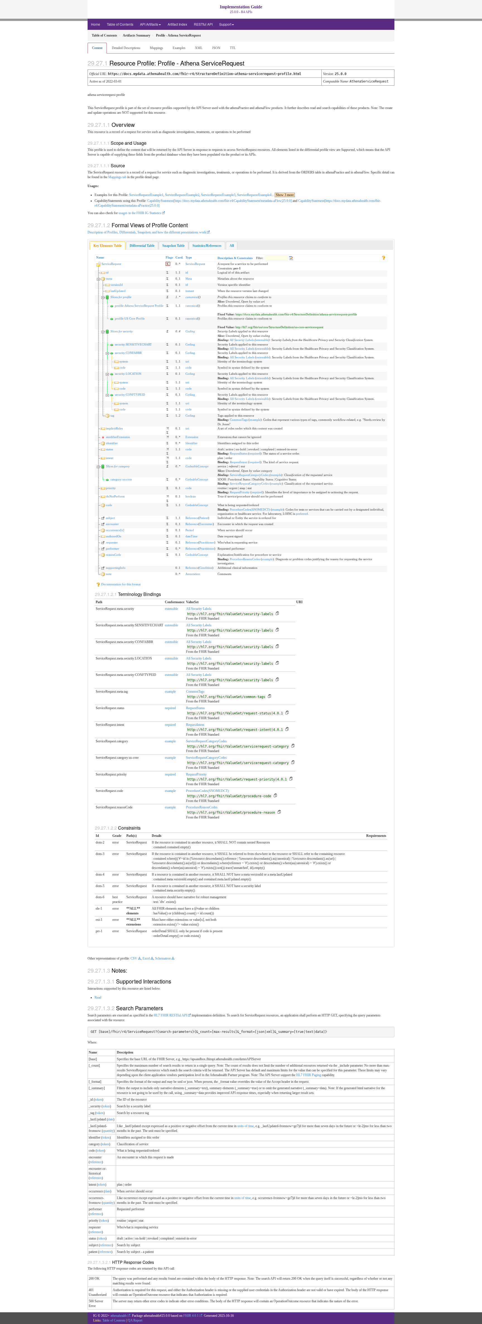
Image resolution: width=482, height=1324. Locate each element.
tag (112, 415)
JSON (216, 48)
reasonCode (113, 554)
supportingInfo (116, 567)
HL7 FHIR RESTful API (170, 1015)
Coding (190, 331)
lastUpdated (118, 291)
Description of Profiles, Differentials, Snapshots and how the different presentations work (147, 232)
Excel (146, 958)
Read (98, 997)
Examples (179, 48)
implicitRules (114, 428)
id (107, 272)
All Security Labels (242, 340)
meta (109, 278)
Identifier (191, 443)
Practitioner (206, 542)
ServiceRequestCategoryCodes (249, 475)
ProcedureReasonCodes (245, 559)
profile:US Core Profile (130, 318)
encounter (112, 524)
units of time (245, 1126)
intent (109, 458)
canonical (191, 297)
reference (96, 1162)
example (255, 419)
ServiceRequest (111, 263)
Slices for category (118, 466)
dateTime (191, 536)
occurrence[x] (115, 530)
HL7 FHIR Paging (308, 1075)
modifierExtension (118, 437)
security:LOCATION (128, 373)
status (109, 449)
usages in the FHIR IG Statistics (140, 213)
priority (111, 488)
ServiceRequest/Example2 (182, 195)
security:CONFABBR (128, 352)
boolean (190, 496)
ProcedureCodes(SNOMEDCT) (250, 509)
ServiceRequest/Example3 (218, 195)
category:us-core (121, 479)
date (110, 1119)
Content (97, 48)
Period (189, 530)
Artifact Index (177, 24)
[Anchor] (249, 63)
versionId (116, 284)
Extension (191, 437)
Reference (191, 518)
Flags (169, 257)
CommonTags (239, 419)
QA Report (135, 1320)
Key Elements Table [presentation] (107, 246)
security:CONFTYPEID (130, 394)
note (109, 574)
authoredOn (113, 536)
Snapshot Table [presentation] (173, 246)
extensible (262, 340)
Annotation (192, 574)
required (254, 453)
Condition (205, 567)
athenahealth (118, 1316)
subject (110, 518)
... (282, 195)
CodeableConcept (196, 466)
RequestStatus (238, 453)
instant (189, 291)
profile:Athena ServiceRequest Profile (139, 305)
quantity (108, 1131)
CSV (134, 958)
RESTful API (203, 24)
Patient (203, 518)
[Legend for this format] (383, 257)
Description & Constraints (235, 258)
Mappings (156, 48)
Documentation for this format (120, 584)
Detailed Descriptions (126, 48)
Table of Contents (120, 24)
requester (112, 542)
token (98, 1099)
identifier (112, 443)
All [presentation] (232, 246)
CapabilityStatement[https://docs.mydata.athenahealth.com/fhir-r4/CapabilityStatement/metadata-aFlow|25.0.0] (219, 201)
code (122, 367)
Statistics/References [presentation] (206, 246)
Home (95, 24)
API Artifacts (149, 24)
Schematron (163, 958)
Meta (188, 278)
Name (100, 257)
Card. (179, 257)
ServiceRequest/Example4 (254, 195)
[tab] (107, 245)
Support (225, 24)
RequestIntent (238, 462)
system (123, 361)
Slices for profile (120, 297)
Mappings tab (117, 177)
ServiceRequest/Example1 (146, 195)
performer (112, 548)
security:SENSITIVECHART (133, 344)
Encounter (206, 524)
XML (199, 48)
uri (187, 361)
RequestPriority (240, 492)
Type (188, 257)
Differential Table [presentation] (142, 246)
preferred (302, 513)
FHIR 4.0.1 (191, 1316)
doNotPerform (115, 496)
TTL (233, 48)
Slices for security (121, 331)
